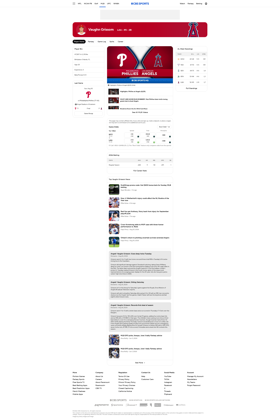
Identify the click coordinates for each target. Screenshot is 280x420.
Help (143, 376)
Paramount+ (100, 385)
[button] (74, 3)
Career (120, 42)
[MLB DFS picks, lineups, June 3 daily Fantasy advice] (114, 340)
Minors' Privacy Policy (127, 382)
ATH (182, 77)
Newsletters (192, 379)
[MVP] (157, 404)
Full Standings (191, 88)
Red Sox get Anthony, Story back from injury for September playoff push (145, 212)
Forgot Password (193, 385)
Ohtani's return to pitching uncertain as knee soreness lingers (145, 238)
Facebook (168, 385)
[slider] (140, 77)
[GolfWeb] (181, 405)
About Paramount (102, 382)
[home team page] (88, 94)
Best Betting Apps (80, 385)
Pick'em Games (79, 376)
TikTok (166, 379)
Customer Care (147, 379)
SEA (182, 71)
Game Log (102, 42)
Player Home (79, 42)
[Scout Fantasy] (169, 405)
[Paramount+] (131, 404)
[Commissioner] (146, 404)
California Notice (125, 389)
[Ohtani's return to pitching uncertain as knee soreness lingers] (114, 242)
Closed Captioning (125, 386)
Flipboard (168, 394)
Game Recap (88, 114)
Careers (98, 379)
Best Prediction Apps (81, 388)
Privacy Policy (123, 379)
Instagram (168, 382)
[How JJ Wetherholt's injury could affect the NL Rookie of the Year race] (114, 202)
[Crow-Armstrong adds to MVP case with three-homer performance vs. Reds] (114, 229)
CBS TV (98, 388)
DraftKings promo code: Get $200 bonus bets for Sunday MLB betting (146, 186)
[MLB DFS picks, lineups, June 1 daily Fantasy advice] (114, 353)
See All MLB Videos (140, 112)
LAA (182, 82)
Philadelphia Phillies (87, 101)
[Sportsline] (117, 405)
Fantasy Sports (78, 379)
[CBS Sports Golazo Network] (157, 400)
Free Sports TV (79, 382)
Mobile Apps (78, 394)
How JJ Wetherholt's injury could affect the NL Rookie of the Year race (145, 199)
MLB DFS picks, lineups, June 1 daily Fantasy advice (141, 349)
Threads (167, 391)
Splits (112, 42)
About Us (99, 376)
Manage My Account (195, 376)
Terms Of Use (123, 376)
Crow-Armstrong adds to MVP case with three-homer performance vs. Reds (142, 226)
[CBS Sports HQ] (135, 400)
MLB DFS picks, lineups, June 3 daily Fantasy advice (141, 335)
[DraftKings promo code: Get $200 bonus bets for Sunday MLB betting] (114, 189)
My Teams (191, 382)
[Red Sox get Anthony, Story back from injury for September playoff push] (114, 215)
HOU (182, 59)
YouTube (167, 376)
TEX (182, 65)
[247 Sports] (101, 404)
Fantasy (91, 42)
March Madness (79, 391)
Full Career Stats (140, 171)
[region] (140, 64)
